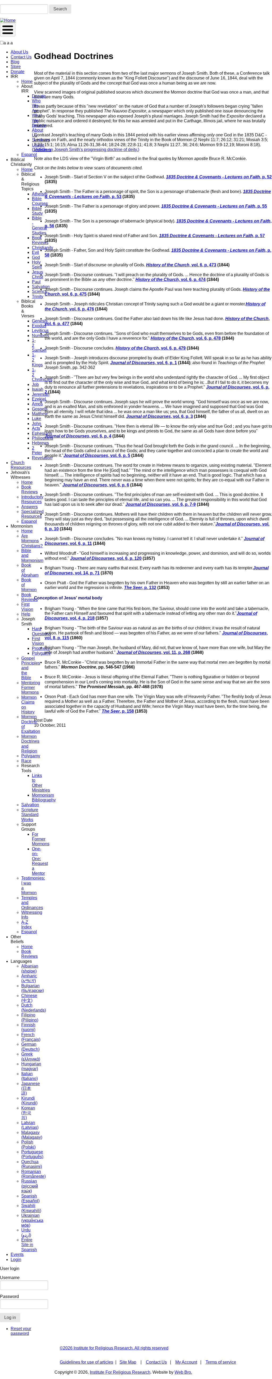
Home (27, 81)
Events (17, 1254)
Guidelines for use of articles (86, 1362)
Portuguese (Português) (32, 1154)
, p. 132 (140, 587)
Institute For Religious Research (120, 1372)
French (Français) (30, 1037)
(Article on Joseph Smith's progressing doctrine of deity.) (86, 149)
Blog (15, 62)
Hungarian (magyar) (31, 1066)
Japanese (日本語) (30, 1088)
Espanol (29, 154)
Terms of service (221, 1362)
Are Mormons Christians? (32, 541)
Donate (17, 71)
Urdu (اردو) (26, 1232)
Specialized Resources (32, 514)
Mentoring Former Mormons (30, 687)
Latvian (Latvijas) (30, 1125)
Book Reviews (29, 489)
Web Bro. (183, 1372)
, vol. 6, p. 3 (159, 416)
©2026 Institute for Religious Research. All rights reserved (114, 1348)
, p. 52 (219, 177)
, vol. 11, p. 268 (153, 652)
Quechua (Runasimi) (31, 1164)
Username (10, 1277)
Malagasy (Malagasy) (31, 1135)
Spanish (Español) (30, 1198)
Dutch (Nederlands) (33, 1007)
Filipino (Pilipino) (29, 1017)
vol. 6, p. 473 (181, 265)
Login (16, 1259)
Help (25, 614)
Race (26, 761)
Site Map (128, 1362)
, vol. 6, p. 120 (106, 558)
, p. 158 (118, 711)
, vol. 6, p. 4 (78, 436)
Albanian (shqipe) (29, 968)
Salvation (30, 804)
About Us (19, 52)
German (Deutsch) (30, 1046)
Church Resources (21, 465)
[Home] (8, 20)
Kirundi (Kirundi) (29, 1100)
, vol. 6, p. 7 (158, 504)
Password (9, 1296)
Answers (29, 506)
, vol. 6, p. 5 (96, 455)
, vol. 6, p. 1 (143, 362)
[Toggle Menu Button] (7, 29)
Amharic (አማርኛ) (29, 978)
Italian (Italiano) (29, 1076)
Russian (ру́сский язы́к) (29, 1186)
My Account (186, 1362)
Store (16, 66)
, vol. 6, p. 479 (151, 348)
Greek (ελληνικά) (30, 1056)
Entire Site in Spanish (29, 1245)
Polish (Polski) (28, 1144)
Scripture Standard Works (30, 815)
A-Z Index (26, 924)
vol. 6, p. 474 (170, 279)
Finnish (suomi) (28, 1027)
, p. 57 (212, 235)
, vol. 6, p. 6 (95, 485)
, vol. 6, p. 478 (186, 338)
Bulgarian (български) (32, 988)
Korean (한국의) (28, 1113)
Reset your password (21, 1331)
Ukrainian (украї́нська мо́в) (32, 1220)
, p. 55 (214, 206)
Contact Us (21, 57)
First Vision (27, 606)
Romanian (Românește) (33, 1174)
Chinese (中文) (29, 998)
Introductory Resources (32, 499)
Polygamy (30, 756)
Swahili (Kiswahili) (31, 1208)
